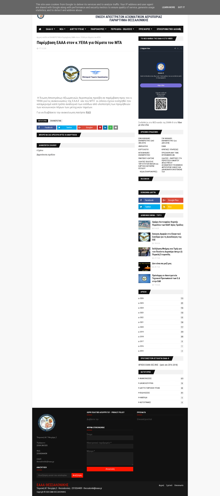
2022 (161, 317)
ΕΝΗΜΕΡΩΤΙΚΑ (54, 37)
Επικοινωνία (179, 485)
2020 (161, 327)
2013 (161, 351)
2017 (161, 341)
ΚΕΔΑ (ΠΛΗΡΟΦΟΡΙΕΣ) (148, 171)
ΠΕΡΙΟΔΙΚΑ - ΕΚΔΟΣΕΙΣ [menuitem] (121, 29)
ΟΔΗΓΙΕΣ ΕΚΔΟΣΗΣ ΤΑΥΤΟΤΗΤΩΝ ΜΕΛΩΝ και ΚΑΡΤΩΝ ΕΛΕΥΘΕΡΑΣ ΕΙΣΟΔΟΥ (148, 164)
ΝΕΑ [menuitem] (61, 29)
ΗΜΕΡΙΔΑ (161, 397)
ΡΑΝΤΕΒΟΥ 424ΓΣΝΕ (146, 158)
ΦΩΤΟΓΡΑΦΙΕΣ (161, 402)
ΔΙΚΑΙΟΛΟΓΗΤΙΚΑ (161, 383)
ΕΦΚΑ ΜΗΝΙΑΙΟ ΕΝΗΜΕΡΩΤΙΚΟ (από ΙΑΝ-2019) (146, 140)
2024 (161, 308)
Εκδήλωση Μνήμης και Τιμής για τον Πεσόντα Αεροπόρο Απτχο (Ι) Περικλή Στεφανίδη (167, 251)
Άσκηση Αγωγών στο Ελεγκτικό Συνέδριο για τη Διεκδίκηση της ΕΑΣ (167, 237)
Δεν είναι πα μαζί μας (162, 263)
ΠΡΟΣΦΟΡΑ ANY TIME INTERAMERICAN (170, 154)
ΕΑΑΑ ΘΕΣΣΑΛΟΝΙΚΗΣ (53, 485)
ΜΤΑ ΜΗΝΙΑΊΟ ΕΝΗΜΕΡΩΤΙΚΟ (144, 154)
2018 (161, 336)
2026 (161, 298)
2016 (161, 346)
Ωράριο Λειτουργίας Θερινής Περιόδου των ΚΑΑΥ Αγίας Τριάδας (167, 223)
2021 (161, 322)
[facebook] (149, 200)
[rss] (172, 206)
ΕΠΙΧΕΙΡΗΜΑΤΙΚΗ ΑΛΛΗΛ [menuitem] (168, 29)
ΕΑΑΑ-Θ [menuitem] (49, 29)
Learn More (168, 7)
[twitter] (149, 206)
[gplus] (172, 200)
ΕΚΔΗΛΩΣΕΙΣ (161, 393)
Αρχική (161, 485)
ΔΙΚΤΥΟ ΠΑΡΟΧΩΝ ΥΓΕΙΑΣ (161, 388)
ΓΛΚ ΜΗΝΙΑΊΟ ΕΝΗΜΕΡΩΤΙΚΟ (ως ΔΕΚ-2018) (169, 140)
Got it (181, 7)
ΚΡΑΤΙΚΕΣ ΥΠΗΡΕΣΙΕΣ (170, 149)
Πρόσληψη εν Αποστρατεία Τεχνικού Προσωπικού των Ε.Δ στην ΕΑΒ (166, 278)
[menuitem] (40, 29)
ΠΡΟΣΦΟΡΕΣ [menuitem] (144, 29)
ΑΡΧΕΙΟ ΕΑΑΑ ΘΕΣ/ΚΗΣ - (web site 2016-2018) (158, 365)
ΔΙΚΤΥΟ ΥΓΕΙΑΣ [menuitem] (77, 29)
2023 (161, 312)
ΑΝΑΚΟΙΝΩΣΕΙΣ (161, 378)
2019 (161, 332)
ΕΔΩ (88, 112)
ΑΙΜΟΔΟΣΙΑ (143, 146)
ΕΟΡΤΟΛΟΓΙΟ (143, 149)
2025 (161, 303)
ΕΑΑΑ (164, 146)
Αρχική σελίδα (42, 37)
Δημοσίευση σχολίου (46, 154)
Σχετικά (169, 485)
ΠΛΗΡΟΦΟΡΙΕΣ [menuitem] (97, 29)
